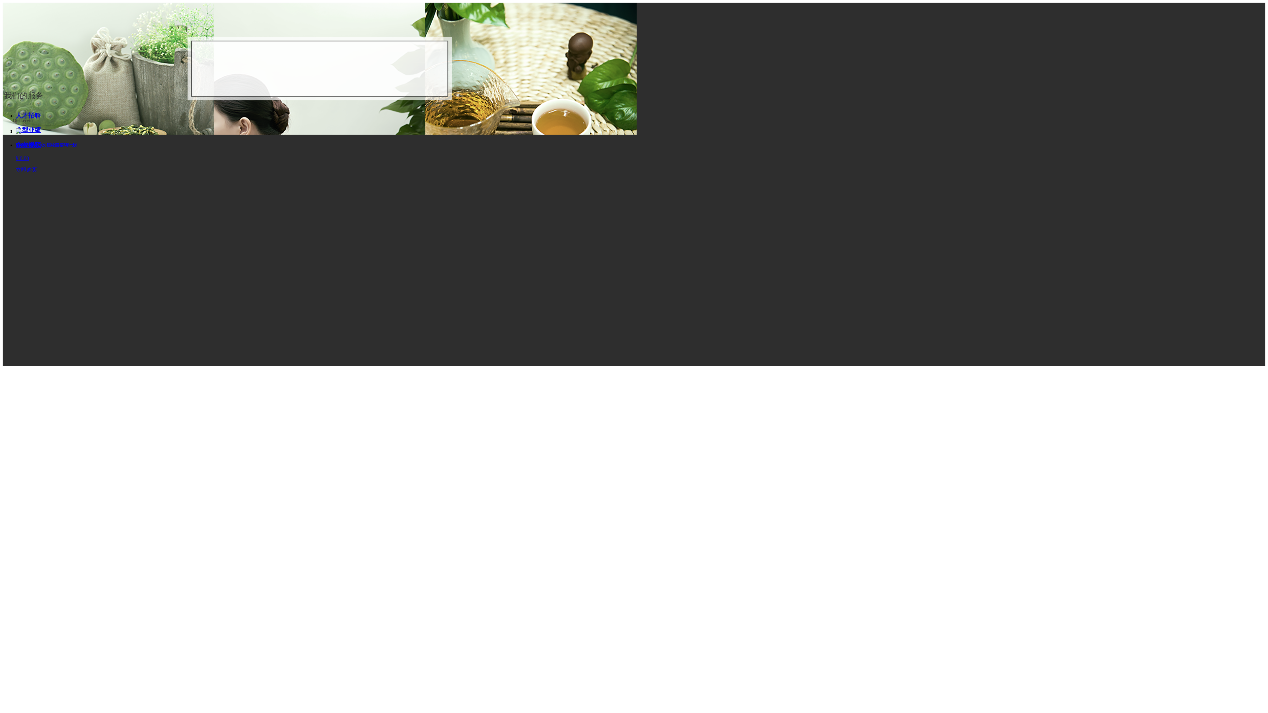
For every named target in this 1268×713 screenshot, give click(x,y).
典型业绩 (28, 129)
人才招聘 (28, 115)
